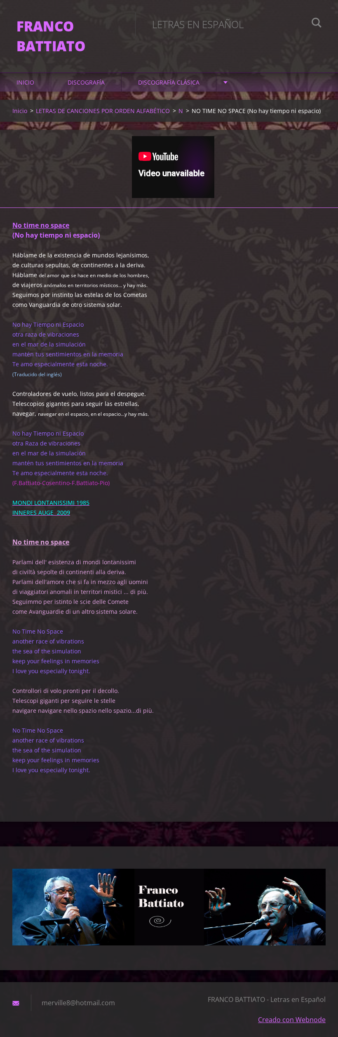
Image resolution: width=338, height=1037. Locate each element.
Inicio (25, 82)
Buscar (317, 23)
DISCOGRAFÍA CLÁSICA (169, 82)
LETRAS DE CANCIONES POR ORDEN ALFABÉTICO (103, 111)
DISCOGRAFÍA (86, 82)
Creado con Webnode (292, 1019)
